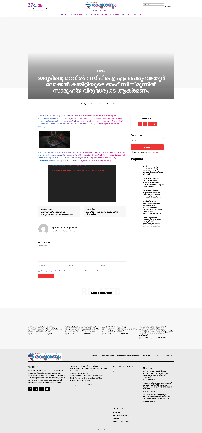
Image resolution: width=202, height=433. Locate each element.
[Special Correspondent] (43, 229)
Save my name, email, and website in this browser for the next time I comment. (69, 271)
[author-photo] (29, 334)
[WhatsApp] (154, 124)
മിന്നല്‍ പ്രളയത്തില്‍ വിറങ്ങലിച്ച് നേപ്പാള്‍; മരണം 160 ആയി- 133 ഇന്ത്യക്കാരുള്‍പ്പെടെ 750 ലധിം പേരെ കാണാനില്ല (151, 222)
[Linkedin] (37, 8)
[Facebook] (29, 8)
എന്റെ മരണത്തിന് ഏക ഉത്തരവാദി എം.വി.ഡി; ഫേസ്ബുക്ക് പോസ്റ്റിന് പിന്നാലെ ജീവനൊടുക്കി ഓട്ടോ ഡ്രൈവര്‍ (152, 170)
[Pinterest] (150, 124)
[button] (169, 6)
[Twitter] (42, 8)
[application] (82, 183)
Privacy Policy (154, 152)
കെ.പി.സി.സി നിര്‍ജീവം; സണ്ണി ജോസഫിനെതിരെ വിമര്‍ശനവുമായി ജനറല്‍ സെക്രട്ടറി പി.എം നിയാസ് (151, 194)
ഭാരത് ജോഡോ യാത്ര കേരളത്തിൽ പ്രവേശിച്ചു (102, 213)
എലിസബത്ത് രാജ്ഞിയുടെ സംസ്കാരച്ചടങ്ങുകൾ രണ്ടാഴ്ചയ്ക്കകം (56, 213)
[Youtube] (46, 8)
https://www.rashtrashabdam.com (64, 231)
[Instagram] (33, 8)
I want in (146, 147)
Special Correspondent (93, 104)
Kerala (101, 71)
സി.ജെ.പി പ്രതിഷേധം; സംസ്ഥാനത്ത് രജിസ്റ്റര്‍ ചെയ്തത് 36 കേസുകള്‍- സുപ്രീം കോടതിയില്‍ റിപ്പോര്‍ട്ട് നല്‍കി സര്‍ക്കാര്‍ (153, 182)
